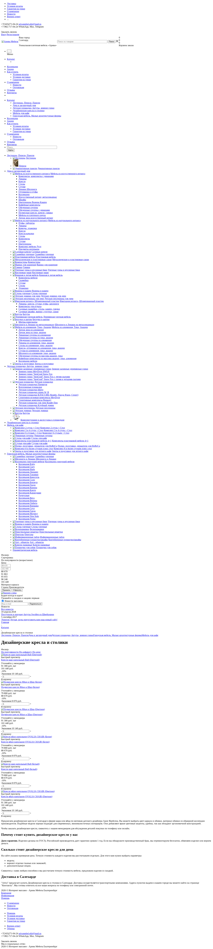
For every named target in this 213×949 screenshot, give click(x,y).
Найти (10, 150)
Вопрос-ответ (13, 926)
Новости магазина (13, 601)
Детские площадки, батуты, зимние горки (33, 108)
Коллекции (12, 66)
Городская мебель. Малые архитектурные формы (37, 116)
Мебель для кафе (21, 113)
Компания (6, 893)
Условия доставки (21, 77)
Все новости (7, 609)
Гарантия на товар (22, 79)
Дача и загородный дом (24, 105)
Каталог (11, 59)
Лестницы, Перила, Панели (26, 103)
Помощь (5, 898)
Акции (10, 69)
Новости (17, 85)
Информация (7, 895)
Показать (6, 590)
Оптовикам (18, 87)
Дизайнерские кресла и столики (28, 110)
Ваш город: (24, 38)
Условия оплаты (21, 74)
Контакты (12, 92)
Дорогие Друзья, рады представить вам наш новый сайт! (29, 619)
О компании (13, 82)
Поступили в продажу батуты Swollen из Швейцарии (27, 614)
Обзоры (11, 928)
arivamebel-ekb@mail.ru (30, 24)
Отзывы (11, 90)
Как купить (12, 72)
